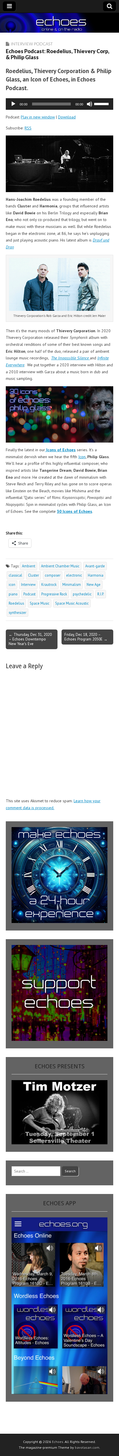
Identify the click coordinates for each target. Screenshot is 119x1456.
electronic (74, 575)
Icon (81, 456)
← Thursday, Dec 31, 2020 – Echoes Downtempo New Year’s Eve (30, 639)
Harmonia (95, 575)
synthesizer (17, 612)
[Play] (13, 104)
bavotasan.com (87, 1447)
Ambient (28, 566)
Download (67, 117)
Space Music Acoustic (72, 603)
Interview (28, 584)
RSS (28, 128)
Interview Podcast (32, 43)
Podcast (29, 594)
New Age (94, 584)
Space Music (39, 603)
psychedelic (82, 594)
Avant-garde (95, 566)
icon (12, 584)
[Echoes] (59, 23)
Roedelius (16, 603)
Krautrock (49, 584)
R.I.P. (100, 594)
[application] (59, 104)
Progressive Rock (54, 594)
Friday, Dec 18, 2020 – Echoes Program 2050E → (85, 637)
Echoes (57, 1442)
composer (52, 575)
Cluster (33, 575)
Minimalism (71, 584)
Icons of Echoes (60, 449)
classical (15, 575)
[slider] (102, 103)
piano (13, 594)
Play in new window (38, 117)
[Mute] (89, 104)
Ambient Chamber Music (60, 566)
